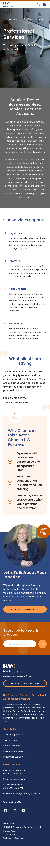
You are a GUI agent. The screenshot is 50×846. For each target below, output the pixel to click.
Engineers (15, 233)
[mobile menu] (44, 4)
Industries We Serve (14, 757)
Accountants (18, 289)
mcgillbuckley (18, 838)
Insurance (15, 323)
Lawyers (14, 261)
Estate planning (11, 745)
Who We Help (10, 19)
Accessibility (9, 834)
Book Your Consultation (25, 609)
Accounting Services (14, 734)
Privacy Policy (9, 831)
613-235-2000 (12, 801)
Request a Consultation (25, 683)
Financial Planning (13, 751)
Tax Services (10, 740)
